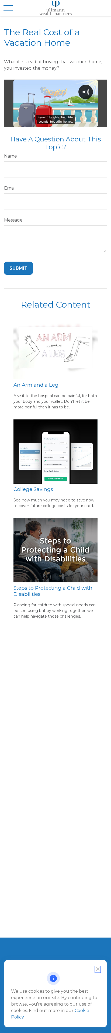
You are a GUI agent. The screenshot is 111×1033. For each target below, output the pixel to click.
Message (13, 220)
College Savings (33, 489)
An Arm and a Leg (35, 385)
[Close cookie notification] (98, 969)
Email (10, 188)
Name (10, 156)
